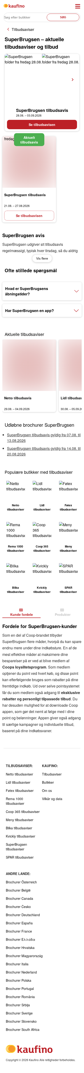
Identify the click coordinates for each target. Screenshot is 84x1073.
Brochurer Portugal (20, 988)
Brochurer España (19, 923)
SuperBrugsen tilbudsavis (42, 110)
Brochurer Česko (18, 906)
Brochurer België (18, 890)
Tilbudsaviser (23, 29)
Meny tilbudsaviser (19, 819)
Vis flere (42, 258)
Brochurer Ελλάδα (20, 939)
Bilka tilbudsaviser (19, 828)
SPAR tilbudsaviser (20, 857)
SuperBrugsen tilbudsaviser (16, 846)
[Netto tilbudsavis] (29, 365)
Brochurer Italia (17, 964)
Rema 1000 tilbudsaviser (15, 801)
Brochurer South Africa (22, 1029)
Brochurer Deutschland (23, 914)
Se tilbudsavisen (42, 124)
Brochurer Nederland (21, 972)
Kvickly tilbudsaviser (20, 836)
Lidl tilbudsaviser (18, 782)
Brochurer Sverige (19, 1013)
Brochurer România (20, 996)
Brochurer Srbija (18, 1005)
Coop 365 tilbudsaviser (23, 811)
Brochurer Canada (19, 898)
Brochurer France (19, 931)
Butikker (48, 782)
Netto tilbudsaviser (19, 774)
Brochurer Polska (18, 980)
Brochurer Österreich (21, 882)
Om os (47, 790)
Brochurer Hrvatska (20, 947)
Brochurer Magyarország (24, 955)
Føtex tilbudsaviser (20, 790)
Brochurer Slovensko (21, 1021)
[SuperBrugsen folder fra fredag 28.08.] (42, 79)
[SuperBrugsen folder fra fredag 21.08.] (29, 162)
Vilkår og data (52, 798)
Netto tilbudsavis (18, 398)
